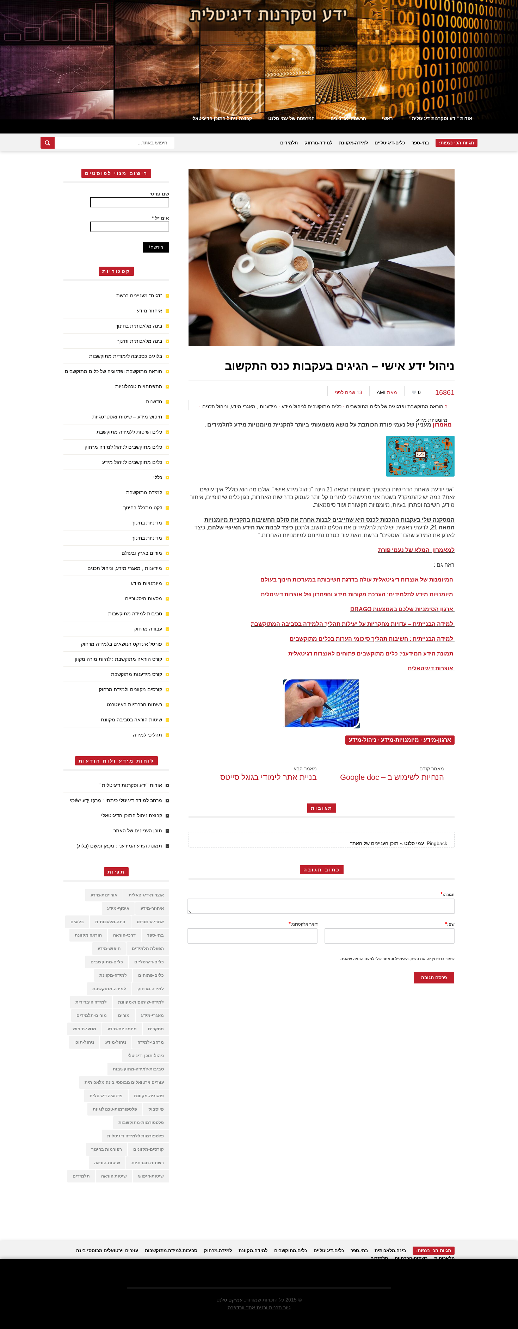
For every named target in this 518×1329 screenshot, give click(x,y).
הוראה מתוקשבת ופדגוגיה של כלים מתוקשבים (394, 406)
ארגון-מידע (437, 740)
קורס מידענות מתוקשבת (136, 674)
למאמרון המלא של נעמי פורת (416, 550)
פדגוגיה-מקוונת (149, 1095)
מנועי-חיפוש (84, 1028)
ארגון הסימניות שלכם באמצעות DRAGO (401, 609)
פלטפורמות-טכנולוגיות (115, 1109)
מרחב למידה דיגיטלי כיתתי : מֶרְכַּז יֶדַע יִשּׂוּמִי (116, 800)
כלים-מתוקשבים (107, 962)
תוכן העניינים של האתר (137, 830)
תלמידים (289, 142)
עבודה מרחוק (148, 629)
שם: (450, 924)
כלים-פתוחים (151, 975)
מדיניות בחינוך (147, 523)
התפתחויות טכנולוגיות (138, 386)
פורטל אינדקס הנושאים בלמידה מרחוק (121, 644)
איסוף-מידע (118, 908)
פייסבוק (156, 1109)
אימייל (160, 218)
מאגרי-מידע (152, 1015)
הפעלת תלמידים (148, 948)
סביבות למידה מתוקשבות (135, 613)
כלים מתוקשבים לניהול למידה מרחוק (123, 447)
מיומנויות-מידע (400, 740)
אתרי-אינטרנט (150, 921)
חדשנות (154, 401)
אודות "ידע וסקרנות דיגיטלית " (440, 118)
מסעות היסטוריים (143, 598)
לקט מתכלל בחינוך (142, 507)
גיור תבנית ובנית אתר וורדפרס (259, 1307)
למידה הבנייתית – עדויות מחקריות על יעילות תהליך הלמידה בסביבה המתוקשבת (352, 624)
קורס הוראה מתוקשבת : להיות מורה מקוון (118, 659)
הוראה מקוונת (88, 935)
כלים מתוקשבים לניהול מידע (311, 406)
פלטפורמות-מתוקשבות (141, 1122)
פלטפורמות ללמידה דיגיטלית (135, 1136)
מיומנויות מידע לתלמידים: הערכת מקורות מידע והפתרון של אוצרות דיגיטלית (357, 594)
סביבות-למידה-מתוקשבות (138, 1069)
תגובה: (447, 894)
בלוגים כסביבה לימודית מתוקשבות (125, 356)
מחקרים (156, 1028)
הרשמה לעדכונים (348, 118)
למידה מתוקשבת (144, 492)
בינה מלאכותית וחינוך (139, 341)
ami (381, 392)
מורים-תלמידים (91, 1015)
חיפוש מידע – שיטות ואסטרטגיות (127, 417)
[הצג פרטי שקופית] (259, 59)
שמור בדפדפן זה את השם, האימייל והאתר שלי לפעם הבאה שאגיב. (397, 959)
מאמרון (443, 425)
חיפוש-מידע (109, 948)
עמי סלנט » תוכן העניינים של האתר (387, 843)
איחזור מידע (149, 310)
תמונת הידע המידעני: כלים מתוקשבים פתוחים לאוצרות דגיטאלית (370, 654)
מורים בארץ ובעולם (142, 553)
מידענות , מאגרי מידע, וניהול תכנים (239, 406)
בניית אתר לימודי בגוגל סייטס (268, 777)
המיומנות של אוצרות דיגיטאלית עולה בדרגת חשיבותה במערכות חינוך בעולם (356, 580)
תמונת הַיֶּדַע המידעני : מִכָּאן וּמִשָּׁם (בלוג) (119, 846)
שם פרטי (159, 194)
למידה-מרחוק (318, 142)
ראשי (387, 118)
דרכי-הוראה (124, 935)
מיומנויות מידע (432, 420)
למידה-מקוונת (353, 142)
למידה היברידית (91, 1002)
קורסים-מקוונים (148, 1149)
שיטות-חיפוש (151, 1176)
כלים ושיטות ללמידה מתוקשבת (129, 432)
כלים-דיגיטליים (390, 142)
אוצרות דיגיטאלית (430, 668)
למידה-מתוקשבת (109, 988)
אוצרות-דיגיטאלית (146, 895)
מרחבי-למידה (150, 1042)
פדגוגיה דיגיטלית (106, 1095)
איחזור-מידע (152, 908)
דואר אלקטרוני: (303, 924)
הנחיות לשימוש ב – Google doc (392, 777)
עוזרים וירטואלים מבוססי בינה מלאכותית (124, 1082)
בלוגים (77, 921)
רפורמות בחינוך (106, 1149)
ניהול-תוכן (84, 1042)
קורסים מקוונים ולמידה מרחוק (130, 689)
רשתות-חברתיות (147, 1162)
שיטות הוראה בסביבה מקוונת (131, 719)
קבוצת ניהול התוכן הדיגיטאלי (221, 118)
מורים (124, 1015)
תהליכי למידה (147, 735)
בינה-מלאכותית (110, 921)
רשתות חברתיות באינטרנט (134, 704)
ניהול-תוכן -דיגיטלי (146, 1055)
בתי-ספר (420, 142)
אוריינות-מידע (104, 895)
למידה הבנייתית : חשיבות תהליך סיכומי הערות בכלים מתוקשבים (371, 639)
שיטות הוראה (114, 1176)
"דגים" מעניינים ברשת (139, 295)
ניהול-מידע (362, 740)
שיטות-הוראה (107, 1162)
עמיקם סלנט (229, 1300)
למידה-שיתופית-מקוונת (141, 1002)
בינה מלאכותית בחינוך (139, 326)
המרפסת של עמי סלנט (291, 118)
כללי (157, 477)
